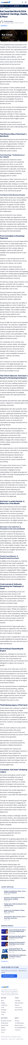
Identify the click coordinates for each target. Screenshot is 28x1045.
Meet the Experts (19, 1025)
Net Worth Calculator (9, 976)
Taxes (2, 1014)
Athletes (3, 1027)
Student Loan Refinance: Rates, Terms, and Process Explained (15, 892)
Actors (2, 1032)
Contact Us (17, 1030)
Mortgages (3, 1009)
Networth (7, 8)
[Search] (22, 2)
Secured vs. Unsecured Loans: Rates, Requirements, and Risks (14, 898)
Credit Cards (4, 1005)
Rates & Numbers (19, 1003)
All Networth (5, 961)
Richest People (4, 1025)
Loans (2, 1007)
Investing (3, 1012)
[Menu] (25, 2)
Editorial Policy (19, 1039)
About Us (17, 1020)
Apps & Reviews (19, 1009)
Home (1, 8)
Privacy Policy (4, 1039)
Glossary (17, 1005)
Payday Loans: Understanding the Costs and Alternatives (15, 904)
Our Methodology (19, 1023)
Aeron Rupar (9, 21)
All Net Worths (4, 1023)
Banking (3, 1003)
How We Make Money (20, 1027)
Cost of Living (18, 1007)
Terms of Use (12, 1039)
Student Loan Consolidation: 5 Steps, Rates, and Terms (14, 911)
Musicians (3, 1030)
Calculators (18, 1000)
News (2, 1000)
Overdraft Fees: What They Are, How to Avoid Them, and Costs (15, 917)
